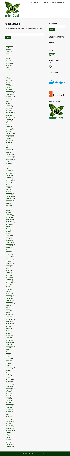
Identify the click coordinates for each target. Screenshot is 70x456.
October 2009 (9, 428)
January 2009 (9, 442)
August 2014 (8, 326)
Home (31, 2)
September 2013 (9, 346)
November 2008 (9, 446)
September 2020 (9, 202)
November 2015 (9, 300)
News (7, 58)
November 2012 (9, 363)
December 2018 (9, 238)
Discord (50, 65)
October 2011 (9, 386)
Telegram (50, 66)
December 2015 (9, 298)
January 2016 (9, 296)
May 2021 (8, 187)
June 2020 (8, 207)
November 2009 (9, 427)
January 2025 (9, 110)
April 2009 (8, 437)
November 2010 (9, 405)
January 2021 (9, 194)
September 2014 (9, 325)
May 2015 (8, 311)
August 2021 (8, 182)
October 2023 (9, 136)
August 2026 (8, 77)
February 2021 (9, 193)
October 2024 (9, 115)
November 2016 (9, 279)
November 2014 (9, 321)
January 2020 (9, 216)
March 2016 (8, 293)
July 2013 (8, 349)
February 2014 (9, 337)
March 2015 (8, 314)
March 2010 (8, 420)
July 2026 (8, 78)
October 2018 (9, 242)
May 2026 (8, 82)
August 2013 (8, 347)
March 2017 (8, 274)
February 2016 (9, 295)
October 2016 (9, 281)
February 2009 (9, 441)
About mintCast (61, 2)
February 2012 (9, 379)
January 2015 (9, 318)
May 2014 (8, 332)
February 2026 (9, 87)
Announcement (9, 46)
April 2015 (8, 312)
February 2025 (9, 108)
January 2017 (9, 277)
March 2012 (8, 377)
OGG (7, 60)
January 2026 (9, 89)
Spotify (50, 55)
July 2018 (8, 247)
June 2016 (8, 288)
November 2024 (9, 114)
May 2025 (8, 103)
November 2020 (9, 198)
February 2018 (9, 256)
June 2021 (8, 186)
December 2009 (9, 425)
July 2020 (8, 205)
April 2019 (8, 231)
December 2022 (9, 154)
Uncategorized (9, 69)
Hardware (8, 51)
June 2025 (8, 101)
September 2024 (10, 117)
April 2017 (8, 272)
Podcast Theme (46, 453)
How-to (7, 53)
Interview (8, 55)
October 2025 (9, 94)
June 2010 (8, 414)
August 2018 (8, 245)
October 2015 (9, 302)
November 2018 (9, 240)
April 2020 (8, 210)
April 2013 (8, 355)
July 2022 (8, 163)
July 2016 (8, 286)
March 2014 (8, 335)
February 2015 (9, 316)
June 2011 (8, 393)
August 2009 (8, 432)
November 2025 (9, 93)
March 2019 (8, 233)
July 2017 (8, 267)
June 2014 (8, 330)
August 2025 (8, 98)
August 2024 (8, 119)
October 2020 (9, 200)
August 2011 (8, 390)
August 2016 (8, 284)
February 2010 (9, 421)
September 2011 (9, 388)
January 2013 (9, 360)
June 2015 (8, 309)
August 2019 (8, 224)
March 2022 (8, 170)
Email (50, 64)
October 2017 (9, 263)
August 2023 (8, 140)
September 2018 (9, 244)
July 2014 (8, 328)
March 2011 (8, 398)
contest (8, 49)
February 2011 (9, 400)
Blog (7, 48)
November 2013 (9, 342)
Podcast (8, 62)
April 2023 (8, 147)
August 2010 (8, 411)
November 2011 (9, 384)
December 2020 (9, 196)
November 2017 (9, 261)
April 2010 (8, 418)
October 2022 (9, 158)
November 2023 (9, 135)
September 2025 (9, 96)
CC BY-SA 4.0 (51, 72)
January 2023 (9, 152)
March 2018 (8, 254)
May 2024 (8, 124)
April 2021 (8, 189)
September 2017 (9, 265)
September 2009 (9, 430)
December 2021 (9, 175)
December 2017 (9, 260)
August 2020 (8, 203)
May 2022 (8, 166)
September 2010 (9, 409)
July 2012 (8, 370)
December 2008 (9, 444)
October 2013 (9, 344)
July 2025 (8, 100)
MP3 (7, 56)
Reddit (50, 67)
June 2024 (8, 122)
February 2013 (9, 358)
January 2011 (8, 402)
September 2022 (9, 159)
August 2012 (8, 369)
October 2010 (9, 407)
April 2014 (8, 333)
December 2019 (9, 217)
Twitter (7, 67)
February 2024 (9, 129)
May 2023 (8, 145)
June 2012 (8, 372)
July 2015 (8, 307)
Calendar (36, 2)
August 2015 (8, 305)
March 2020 (8, 212)
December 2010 (9, 404)
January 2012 (9, 381)
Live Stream (53, 2)
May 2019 (8, 230)
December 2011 (9, 383)
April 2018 (8, 253)
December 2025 (9, 91)
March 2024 (8, 128)
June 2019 (8, 228)
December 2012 (9, 362)
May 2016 (8, 289)
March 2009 (8, 439)
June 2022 (8, 165)
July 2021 (8, 184)
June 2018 (8, 249)
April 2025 (8, 105)
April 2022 (8, 168)
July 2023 (8, 142)
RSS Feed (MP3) (52, 53)
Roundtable (8, 63)
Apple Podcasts (52, 54)
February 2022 (9, 172)
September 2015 (9, 304)
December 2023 (9, 133)
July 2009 (8, 434)
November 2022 (9, 156)
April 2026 (8, 84)
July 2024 (8, 121)
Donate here (53, 47)
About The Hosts (44, 2)
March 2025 (8, 107)
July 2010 (8, 413)
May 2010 (8, 416)
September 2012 (9, 367)
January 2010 (9, 423)
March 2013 (8, 356)
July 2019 (8, 226)
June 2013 (8, 351)
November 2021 (9, 177)
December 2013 (9, 340)
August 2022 (8, 161)
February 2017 (9, 275)
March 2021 (8, 191)
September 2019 (9, 223)
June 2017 (8, 268)
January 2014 (9, 339)
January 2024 (9, 131)
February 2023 (9, 151)
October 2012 (9, 365)
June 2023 (8, 144)
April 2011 (8, 397)
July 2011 (8, 391)
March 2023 (8, 149)
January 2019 (9, 237)
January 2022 (9, 173)
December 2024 (9, 112)
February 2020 (9, 214)
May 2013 (8, 353)
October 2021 (9, 179)
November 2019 (9, 219)
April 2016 (8, 291)
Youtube (50, 56)
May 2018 (8, 251)
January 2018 (9, 258)
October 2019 (9, 221)
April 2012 (8, 376)
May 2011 (8, 395)
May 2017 (8, 270)
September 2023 (9, 138)
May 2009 (8, 435)
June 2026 (8, 80)
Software (8, 65)
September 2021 (9, 180)
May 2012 (8, 374)
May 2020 (8, 209)
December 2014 (9, 319)
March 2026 (8, 85)
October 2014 (9, 323)
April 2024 (8, 126)
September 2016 (9, 282)
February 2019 (9, 235)
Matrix (50, 62)
